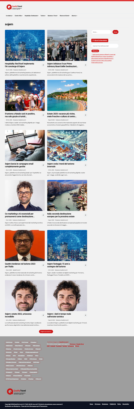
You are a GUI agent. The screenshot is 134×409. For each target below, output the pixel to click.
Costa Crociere (18, 349)
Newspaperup (34, 406)
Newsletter (126, 404)
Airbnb (17, 342)
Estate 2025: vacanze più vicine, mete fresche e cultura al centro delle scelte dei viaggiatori (61, 116)
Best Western (19, 345)
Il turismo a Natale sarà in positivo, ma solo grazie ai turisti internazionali (20, 116)
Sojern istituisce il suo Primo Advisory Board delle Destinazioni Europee (61, 66)
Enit (22, 352)
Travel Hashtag (18, 375)
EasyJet (38, 349)
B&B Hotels (9, 345)
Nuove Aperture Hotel (12, 369)
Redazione (105, 404)
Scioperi (25, 372)
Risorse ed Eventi (64, 15)
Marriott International (25, 362)
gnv (37, 355)
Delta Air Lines (29, 349)
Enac (16, 352)
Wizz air (39, 379)
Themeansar (43, 406)
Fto (15, 355)
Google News (80, 344)
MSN (48, 346)
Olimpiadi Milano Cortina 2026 (29, 369)
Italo (41, 359)
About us (74, 15)
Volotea (24, 379)
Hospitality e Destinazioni (31, 15)
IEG (26, 359)
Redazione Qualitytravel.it (19, 70)
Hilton (20, 359)
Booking (9, 349)
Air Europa (25, 342)
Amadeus (34, 342)
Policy (119, 404)
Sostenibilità (34, 372)
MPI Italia (36, 362)
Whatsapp (73, 344)
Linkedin (52, 346)
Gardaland (21, 355)
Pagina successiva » (46, 331)
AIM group (9, 342)
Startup (9, 375)
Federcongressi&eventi (32, 352)
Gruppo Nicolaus (11, 359)
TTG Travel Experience (12, 379)
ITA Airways (34, 359)
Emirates (9, 352)
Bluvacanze (37, 345)
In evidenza (9, 15)
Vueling (31, 379)
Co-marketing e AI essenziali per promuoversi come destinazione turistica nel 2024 (19, 216)
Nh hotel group (21, 365)
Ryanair (18, 372)
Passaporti (9, 372)
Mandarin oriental (11, 362)
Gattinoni (30, 355)
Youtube (64, 346)
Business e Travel (52, 15)
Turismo (43, 15)
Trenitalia (27, 375)
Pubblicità (113, 404)
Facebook (59, 346)
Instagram (71, 346)
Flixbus (8, 355)
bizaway (28, 345)
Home (91, 404)
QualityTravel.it (16, 270)
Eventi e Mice (18, 15)
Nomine (30, 365)
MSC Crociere (10, 365)
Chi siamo (97, 404)
